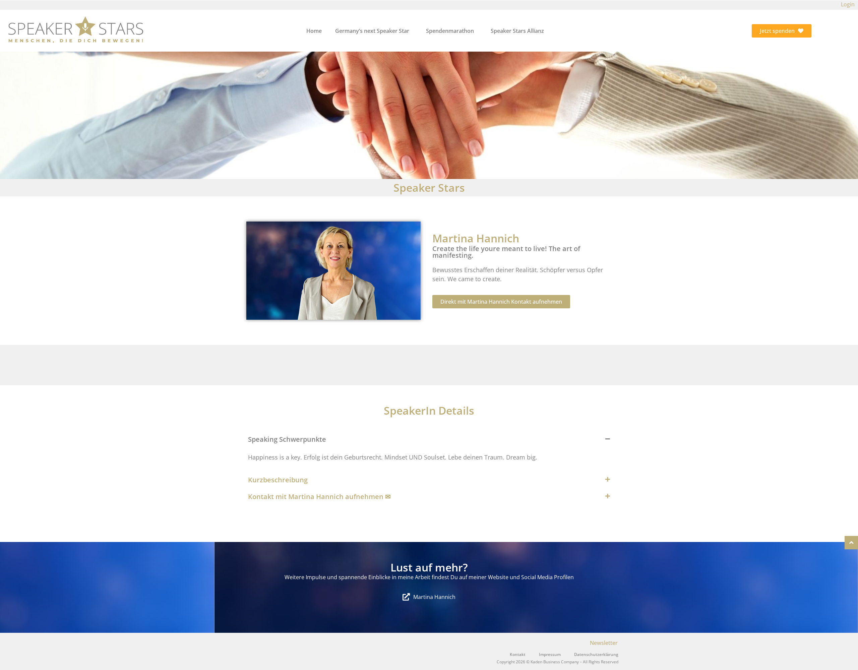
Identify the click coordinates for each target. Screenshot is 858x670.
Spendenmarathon (450, 31)
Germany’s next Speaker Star (372, 31)
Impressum (550, 654)
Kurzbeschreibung (278, 479)
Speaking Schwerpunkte (287, 439)
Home (314, 31)
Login (848, 4)
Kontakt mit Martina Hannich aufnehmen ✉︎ (319, 496)
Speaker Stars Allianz (517, 31)
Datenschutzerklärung (596, 654)
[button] (429, 439)
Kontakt (518, 654)
